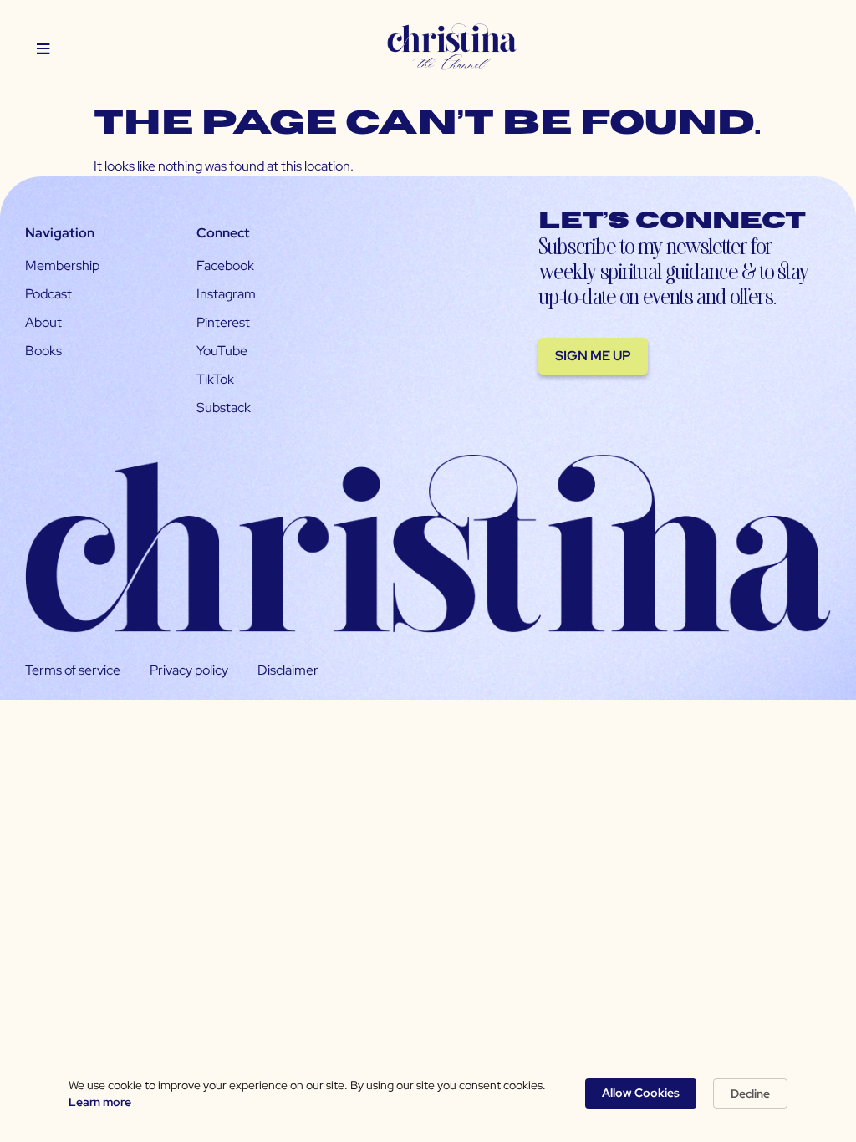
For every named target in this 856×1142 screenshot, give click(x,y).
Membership (62, 265)
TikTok (215, 379)
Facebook (225, 265)
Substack (223, 407)
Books (43, 350)
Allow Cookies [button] (641, 1092)
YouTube (221, 350)
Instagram (226, 294)
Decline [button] (750, 1093)
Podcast (48, 294)
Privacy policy (189, 670)
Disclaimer (287, 670)
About (43, 322)
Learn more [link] (100, 1101)
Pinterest (223, 322)
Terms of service (72, 670)
